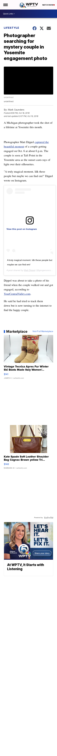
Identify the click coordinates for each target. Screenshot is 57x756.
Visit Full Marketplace (42, 331)
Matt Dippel (29, 270)
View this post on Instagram (21, 229)
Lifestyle (11, 27)
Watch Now (47, 5)
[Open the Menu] (5, 5)
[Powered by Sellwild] (48, 518)
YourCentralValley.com (17, 294)
